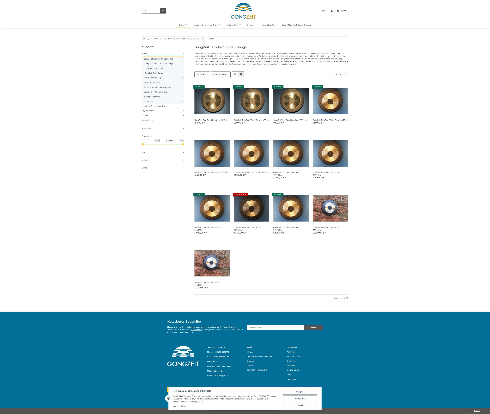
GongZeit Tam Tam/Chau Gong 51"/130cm (286, 228)
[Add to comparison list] (225, 87)
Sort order (201, 74)
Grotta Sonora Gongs (153, 77)
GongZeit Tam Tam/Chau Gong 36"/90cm (251, 172)
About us (291, 352)
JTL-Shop (477, 411)
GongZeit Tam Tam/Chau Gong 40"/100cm (286, 173)
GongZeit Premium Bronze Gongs (158, 59)
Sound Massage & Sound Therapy (296, 25)
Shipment (291, 361)
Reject (300, 405)
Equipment (148, 101)
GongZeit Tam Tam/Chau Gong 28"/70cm (330, 120)
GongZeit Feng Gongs (154, 68)
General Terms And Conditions (260, 356)
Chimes (145, 115)
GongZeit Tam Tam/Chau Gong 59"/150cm (207, 283)
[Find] (163, 11)
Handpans (291, 379)
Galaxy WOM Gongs (152, 82)
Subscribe (313, 327)
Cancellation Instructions (257, 370)
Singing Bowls (148, 110)
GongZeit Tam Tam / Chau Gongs (159, 63)
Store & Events (148, 120)
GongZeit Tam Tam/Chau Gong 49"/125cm (247, 228)
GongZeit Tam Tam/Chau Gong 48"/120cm (207, 228)
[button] (332, 10)
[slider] (142, 144)
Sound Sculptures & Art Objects (157, 87)
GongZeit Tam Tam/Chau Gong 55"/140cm (326, 228)
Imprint (176, 406)
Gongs (144, 53)
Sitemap (250, 361)
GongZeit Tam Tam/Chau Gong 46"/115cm (326, 173)
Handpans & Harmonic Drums (154, 106)
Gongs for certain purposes (155, 92)
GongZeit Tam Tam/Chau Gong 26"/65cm (290, 120)
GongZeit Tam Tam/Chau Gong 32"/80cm (211, 172)
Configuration (300, 398)
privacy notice (196, 329)
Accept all (300, 392)
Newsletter (291, 365)
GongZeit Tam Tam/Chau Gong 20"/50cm (251, 120)
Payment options (294, 356)
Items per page (219, 74)
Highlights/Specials (152, 96)
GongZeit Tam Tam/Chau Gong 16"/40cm (211, 120)
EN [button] (323, 11)
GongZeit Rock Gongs (154, 73)
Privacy (184, 406)
